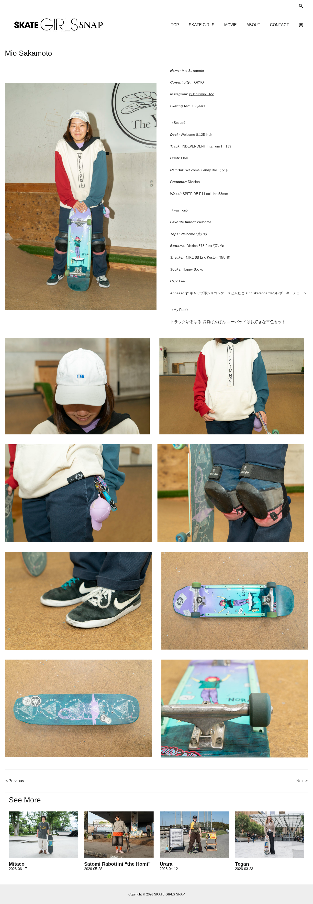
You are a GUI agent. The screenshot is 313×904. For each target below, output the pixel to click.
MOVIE (230, 25)
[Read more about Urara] (194, 834)
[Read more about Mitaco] (43, 834)
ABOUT (253, 25)
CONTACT (279, 25)
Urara (166, 864)
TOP (175, 25)
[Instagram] (301, 25)
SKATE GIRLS (201, 25)
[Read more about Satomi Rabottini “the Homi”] (118, 834)
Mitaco (16, 864)
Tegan (242, 864)
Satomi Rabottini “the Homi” (117, 864)
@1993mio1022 (201, 94)
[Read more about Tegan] (269, 834)
